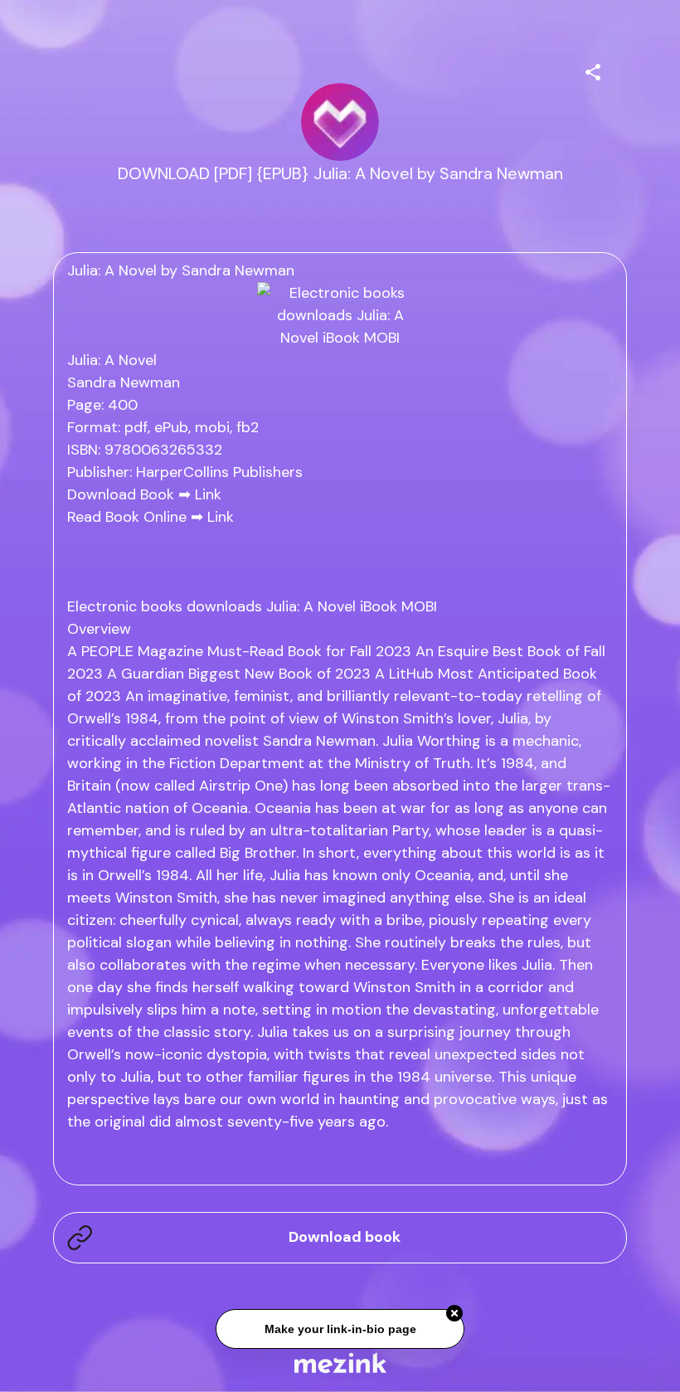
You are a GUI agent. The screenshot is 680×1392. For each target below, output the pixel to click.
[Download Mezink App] (340, 1362)
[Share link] (593, 69)
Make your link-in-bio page (339, 1327)
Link (208, 494)
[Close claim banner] (454, 1311)
